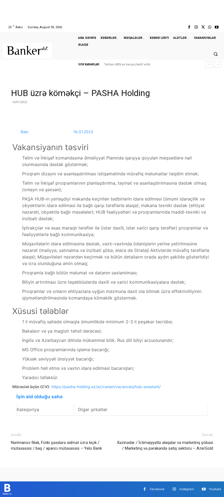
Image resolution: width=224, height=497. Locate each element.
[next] (217, 64)
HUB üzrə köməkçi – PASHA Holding (80, 93)
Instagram (186, 489)
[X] (202, 27)
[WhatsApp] (210, 27)
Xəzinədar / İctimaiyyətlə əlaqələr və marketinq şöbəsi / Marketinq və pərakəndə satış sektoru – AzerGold (165, 445)
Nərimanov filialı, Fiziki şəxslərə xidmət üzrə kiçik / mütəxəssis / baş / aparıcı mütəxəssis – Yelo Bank (56, 445)
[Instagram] (196, 27)
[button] (215, 54)
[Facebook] (189, 27)
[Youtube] (216, 27)
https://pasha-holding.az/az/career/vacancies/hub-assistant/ (106, 386)
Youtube (215, 489)
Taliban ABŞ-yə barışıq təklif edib (127, 64)
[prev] (209, 64)
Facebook (157, 489)
